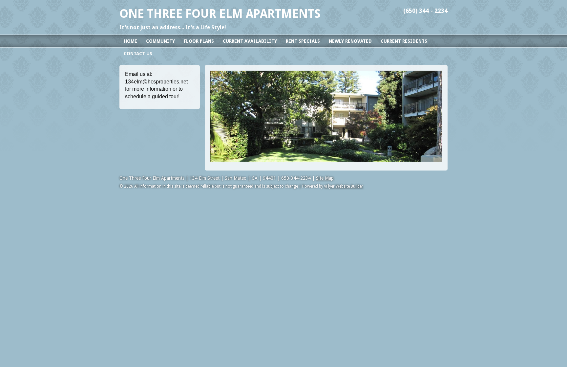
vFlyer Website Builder (343, 186)
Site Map (325, 178)
